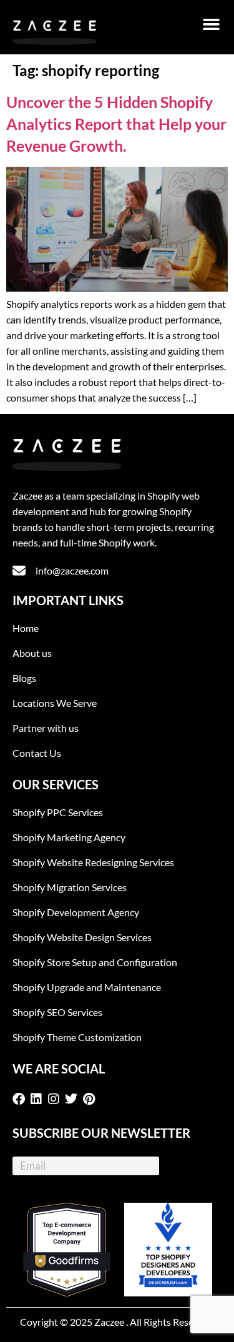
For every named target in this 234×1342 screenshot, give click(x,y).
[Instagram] (56, 1099)
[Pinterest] (91, 1099)
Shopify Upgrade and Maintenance (86, 987)
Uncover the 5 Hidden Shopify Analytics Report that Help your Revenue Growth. (116, 123)
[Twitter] (73, 1099)
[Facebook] (21, 1099)
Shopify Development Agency (75, 912)
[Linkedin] (38, 1099)
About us (32, 653)
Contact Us (36, 753)
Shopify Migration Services (69, 887)
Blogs (24, 678)
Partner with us (45, 728)
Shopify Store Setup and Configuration (94, 962)
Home (25, 628)
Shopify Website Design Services (82, 937)
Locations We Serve (54, 703)
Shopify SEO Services (57, 1012)
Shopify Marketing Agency (68, 837)
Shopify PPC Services (57, 812)
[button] (211, 24)
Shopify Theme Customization (77, 1037)
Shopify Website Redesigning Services (93, 862)
